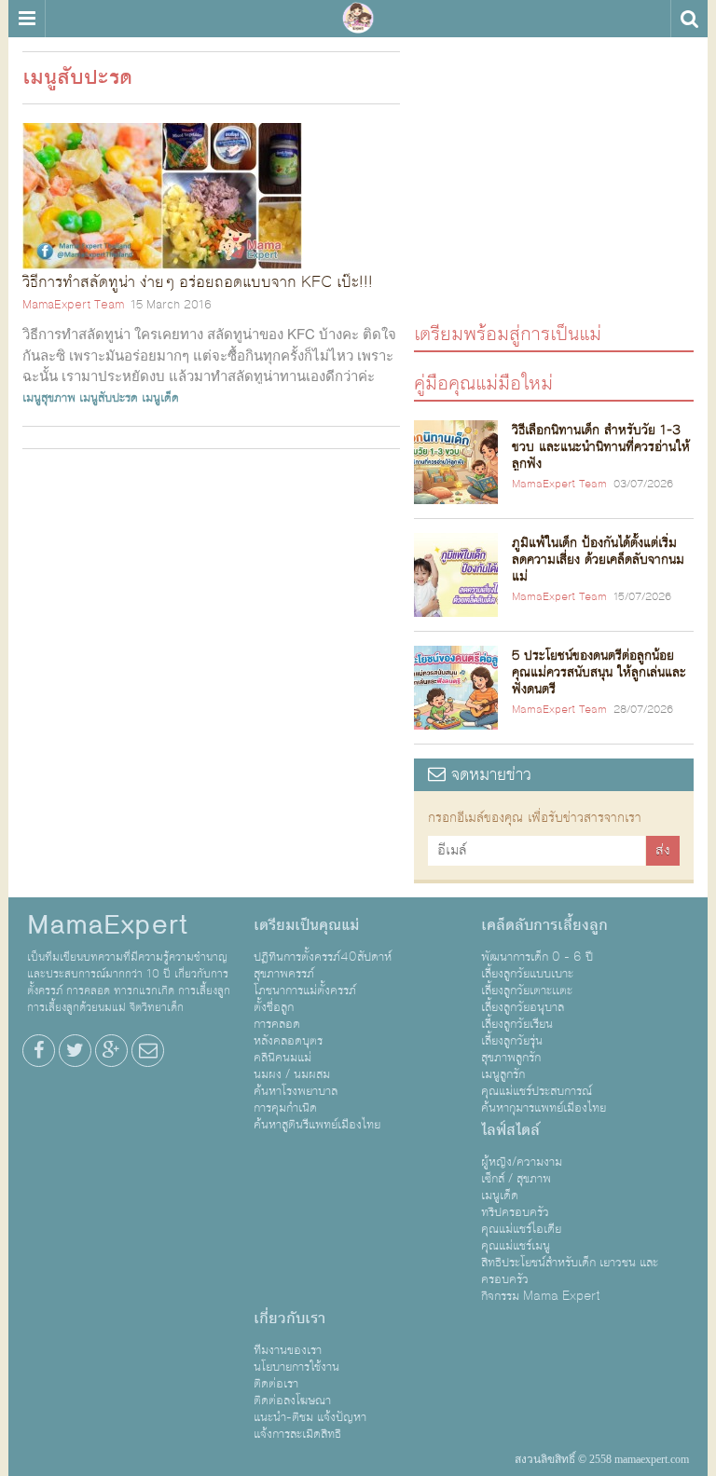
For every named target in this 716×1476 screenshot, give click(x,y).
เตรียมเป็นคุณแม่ (306, 925)
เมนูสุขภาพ (49, 398)
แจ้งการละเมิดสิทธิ (297, 1434)
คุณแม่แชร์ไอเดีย (521, 1229)
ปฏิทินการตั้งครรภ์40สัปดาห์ (323, 957)
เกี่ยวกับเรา (289, 1318)
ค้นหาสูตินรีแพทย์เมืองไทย (317, 1124)
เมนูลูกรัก (503, 1074)
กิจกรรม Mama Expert (540, 1296)
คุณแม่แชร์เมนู (515, 1245)
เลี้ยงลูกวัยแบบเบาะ (527, 973)
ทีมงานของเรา (288, 1350)
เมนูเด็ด (160, 398)
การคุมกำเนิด (285, 1108)
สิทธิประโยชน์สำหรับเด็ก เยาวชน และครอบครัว (569, 1271)
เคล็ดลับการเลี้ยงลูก (544, 925)
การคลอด (277, 1024)
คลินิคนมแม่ (282, 1057)
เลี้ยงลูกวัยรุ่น (512, 1040)
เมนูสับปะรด (108, 398)
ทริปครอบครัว (515, 1212)
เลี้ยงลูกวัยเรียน (517, 1024)
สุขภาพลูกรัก (511, 1057)
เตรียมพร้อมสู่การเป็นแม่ (507, 333)
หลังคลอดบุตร (288, 1040)
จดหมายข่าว (488, 774)
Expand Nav (26, 18)
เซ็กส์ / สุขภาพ (516, 1178)
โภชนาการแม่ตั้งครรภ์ (305, 990)
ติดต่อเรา (276, 1383)
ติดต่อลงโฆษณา (292, 1400)
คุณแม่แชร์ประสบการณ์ (536, 1091)
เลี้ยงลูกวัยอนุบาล (522, 1007)
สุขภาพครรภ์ (284, 973)
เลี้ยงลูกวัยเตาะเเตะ (526, 990)
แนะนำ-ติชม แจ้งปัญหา (310, 1417)
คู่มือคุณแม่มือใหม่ (483, 382)
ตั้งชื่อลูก (274, 1007)
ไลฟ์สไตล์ (510, 1130)
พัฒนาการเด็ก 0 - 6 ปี (537, 957)
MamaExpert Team (73, 304)
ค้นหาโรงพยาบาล (295, 1091)
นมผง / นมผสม (292, 1074)
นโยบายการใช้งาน (296, 1367)
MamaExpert (358, 18)
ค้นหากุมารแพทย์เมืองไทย (543, 1108)
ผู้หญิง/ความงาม (521, 1162)
